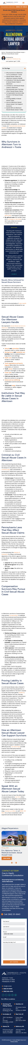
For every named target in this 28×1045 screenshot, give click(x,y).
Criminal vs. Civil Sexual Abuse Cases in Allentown (15, 86)
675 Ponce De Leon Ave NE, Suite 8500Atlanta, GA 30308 (8, 1031)
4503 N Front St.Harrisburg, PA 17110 (8, 1009)
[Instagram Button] (12, 995)
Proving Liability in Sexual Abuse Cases (13, 99)
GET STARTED (14, 962)
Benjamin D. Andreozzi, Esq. (13, 59)
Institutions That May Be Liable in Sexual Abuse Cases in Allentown (15, 82)
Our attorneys (15, 747)
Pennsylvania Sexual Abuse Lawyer (15, 52)
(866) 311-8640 (21, 7)
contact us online (10, 811)
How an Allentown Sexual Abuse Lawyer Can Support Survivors (14, 104)
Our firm (17, 797)
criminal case (6, 469)
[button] (23, 2)
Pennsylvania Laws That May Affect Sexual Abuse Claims (15, 90)
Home (3, 52)
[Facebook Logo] (3, 995)
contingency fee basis (14, 219)
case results (22, 303)
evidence (21, 692)
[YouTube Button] (15, 995)
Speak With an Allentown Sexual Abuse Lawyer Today (14, 109)
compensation (13, 615)
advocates (8, 215)
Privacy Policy (14, 1041)
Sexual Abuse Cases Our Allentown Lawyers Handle (14, 77)
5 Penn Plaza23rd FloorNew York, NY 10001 (21, 1019)
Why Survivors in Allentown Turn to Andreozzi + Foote (14, 73)
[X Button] (6, 995)
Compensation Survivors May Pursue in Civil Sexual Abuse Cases (15, 95)
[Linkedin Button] (9, 995)
